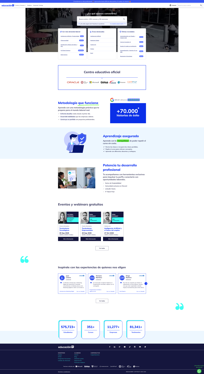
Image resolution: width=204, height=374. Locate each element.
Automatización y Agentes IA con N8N (128, 51)
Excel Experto (123, 291)
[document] (72, 284)
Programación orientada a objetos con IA (95, 290)
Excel (91, 53)
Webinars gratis (79, 358)
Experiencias (78, 360)
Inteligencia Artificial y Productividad (70, 36)
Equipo (60, 355)
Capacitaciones (95, 355)
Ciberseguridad (64, 40)
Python (92, 49)
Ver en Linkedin (80, 291)
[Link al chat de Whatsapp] (199, 371)
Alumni (76, 355)
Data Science (64, 54)
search (124, 19)
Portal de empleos (79, 362)
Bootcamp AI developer (126, 56)
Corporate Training (38, 5)
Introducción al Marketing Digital (67, 291)
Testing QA (93, 44)
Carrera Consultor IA (125, 42)
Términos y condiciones (64, 371)
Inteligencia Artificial (95, 36)
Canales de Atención (64, 360)
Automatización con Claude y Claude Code (127, 37)
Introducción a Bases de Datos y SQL (69, 45)
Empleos (29, 5)
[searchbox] (189, 5)
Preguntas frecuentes (64, 358)
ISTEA (60, 356)
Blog (75, 356)
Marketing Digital (94, 40)
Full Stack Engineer (65, 50)
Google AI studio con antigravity (128, 46)
